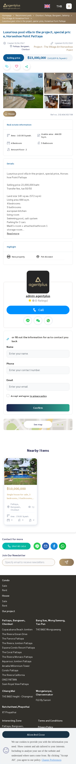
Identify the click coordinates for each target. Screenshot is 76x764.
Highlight (11, 246)
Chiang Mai (8, 690)
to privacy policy (38, 396)
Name (10, 346)
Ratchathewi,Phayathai (16, 706)
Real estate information (19, 124)
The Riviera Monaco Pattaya (17, 656)
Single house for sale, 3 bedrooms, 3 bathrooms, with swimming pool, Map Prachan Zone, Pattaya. (20, 496)
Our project (8, 611)
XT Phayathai (9, 712)
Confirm (38, 407)
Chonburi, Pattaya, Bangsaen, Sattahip (52, 15)
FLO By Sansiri (43, 699)
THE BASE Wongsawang (48, 629)
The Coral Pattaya (12, 652)
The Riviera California (13, 674)
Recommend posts (23, 15)
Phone (10, 363)
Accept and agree (20, 396)
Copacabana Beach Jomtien (17, 629)
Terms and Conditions (50, 720)
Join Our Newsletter (13, 555)
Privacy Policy (45, 726)
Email (10, 380)
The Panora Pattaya (13, 638)
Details (10, 163)
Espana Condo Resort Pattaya (18, 647)
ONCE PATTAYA (9, 679)
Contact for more (12, 539)
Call (41, 310)
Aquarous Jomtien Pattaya (16, 661)
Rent (4, 590)
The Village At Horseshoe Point (15, 18)
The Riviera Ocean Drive (14, 634)
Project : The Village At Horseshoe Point (53, 48)
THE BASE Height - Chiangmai (17, 696)
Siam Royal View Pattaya (15, 683)
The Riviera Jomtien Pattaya (17, 643)
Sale (4, 585)
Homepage (6, 15)
